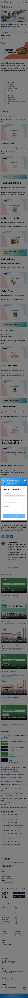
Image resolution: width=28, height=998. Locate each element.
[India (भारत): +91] (4, 502)
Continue (13, 516)
